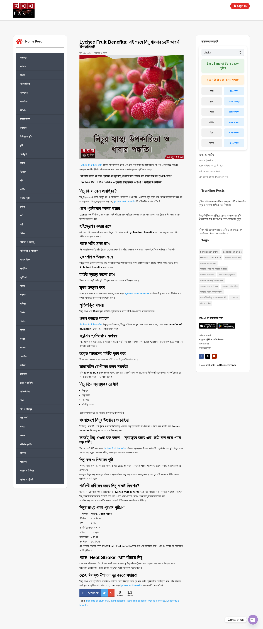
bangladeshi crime (232, 251)
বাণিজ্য (23, 303)
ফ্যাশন (22, 294)
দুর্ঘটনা (22, 206)
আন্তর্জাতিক (25, 83)
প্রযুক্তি (23, 268)
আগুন (22, 75)
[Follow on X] (207, 356)
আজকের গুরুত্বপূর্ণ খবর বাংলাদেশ (211, 280)
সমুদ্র (22, 426)
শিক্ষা (22, 400)
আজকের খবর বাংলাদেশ (208, 263)
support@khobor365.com (211, 339)
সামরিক (23, 453)
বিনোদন (23, 321)
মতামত (23, 347)
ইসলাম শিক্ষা (25, 119)
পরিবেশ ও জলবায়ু (27, 242)
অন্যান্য (23, 57)
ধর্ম (21, 215)
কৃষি (21, 145)
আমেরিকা (24, 101)
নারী (21, 224)
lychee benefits (156, 600)
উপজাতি (23, 127)
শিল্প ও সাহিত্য (26, 409)
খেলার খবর (234, 297)
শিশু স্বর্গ (23, 417)
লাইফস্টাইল (25, 391)
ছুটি (21, 180)
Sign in (242, 6)
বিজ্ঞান (22, 312)
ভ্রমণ (22, 338)
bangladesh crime (209, 251)
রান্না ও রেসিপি (26, 382)
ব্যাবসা (22, 330)
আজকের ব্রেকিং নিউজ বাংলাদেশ (211, 291)
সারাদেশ (23, 461)
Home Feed (34, 41)
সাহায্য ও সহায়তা (205, 335)
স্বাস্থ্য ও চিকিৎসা (27, 470)
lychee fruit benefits (125, 201)
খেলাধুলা (23, 154)
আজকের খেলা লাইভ (207, 274)
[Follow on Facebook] (201, 356)
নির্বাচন (22, 233)
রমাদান (22, 365)
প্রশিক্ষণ (23, 277)
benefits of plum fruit (97, 600)
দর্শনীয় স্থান (25, 198)
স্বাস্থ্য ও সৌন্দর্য (26, 479)
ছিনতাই (23, 171)
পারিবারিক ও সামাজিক (29, 250)
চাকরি (22, 163)
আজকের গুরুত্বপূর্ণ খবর (227, 274)
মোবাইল (23, 356)
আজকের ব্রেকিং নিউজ (230, 286)
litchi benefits (118, 600)
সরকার (22, 435)
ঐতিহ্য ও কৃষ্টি (26, 136)
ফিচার (22, 286)
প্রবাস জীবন (25, 259)
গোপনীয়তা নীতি (204, 343)
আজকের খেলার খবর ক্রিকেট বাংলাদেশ (213, 268)
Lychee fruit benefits (90, 164)
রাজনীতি (23, 373)
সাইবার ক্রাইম (26, 444)
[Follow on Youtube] (214, 356)
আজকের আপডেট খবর (233, 257)
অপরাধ (23, 66)
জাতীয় (22, 189)
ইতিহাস (23, 110)
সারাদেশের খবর (205, 303)
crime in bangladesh (210, 257)
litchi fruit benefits (137, 600)
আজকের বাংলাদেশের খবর (209, 286)
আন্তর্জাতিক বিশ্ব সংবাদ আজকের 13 (213, 297)
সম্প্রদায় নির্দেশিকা (205, 348)
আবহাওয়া (24, 92)
